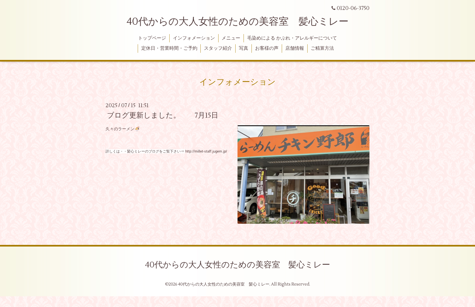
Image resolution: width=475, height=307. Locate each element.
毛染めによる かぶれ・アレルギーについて (292, 38)
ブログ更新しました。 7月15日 (162, 115)
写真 (243, 48)
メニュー (231, 38)
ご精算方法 (322, 48)
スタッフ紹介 (218, 48)
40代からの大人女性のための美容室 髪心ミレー (237, 21)
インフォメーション (194, 38)
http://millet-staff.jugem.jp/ (206, 151)
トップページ (152, 38)
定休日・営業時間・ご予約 (169, 48)
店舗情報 (294, 48)
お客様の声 (266, 48)
